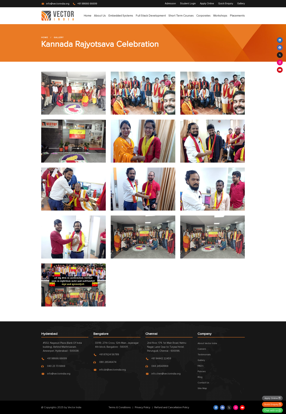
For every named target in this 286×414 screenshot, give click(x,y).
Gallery (241, 3)
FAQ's (200, 365)
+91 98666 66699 (87, 3)
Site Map (202, 388)
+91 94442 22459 (161, 358)
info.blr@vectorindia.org (112, 369)
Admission (170, 3)
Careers (202, 349)
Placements (237, 15)
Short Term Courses (181, 15)
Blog (200, 377)
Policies (202, 371)
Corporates (203, 15)
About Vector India (207, 343)
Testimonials (204, 354)
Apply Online (207, 3)
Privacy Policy (142, 407)
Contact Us (203, 382)
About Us (100, 15)
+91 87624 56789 (109, 354)
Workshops (220, 15)
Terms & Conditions (119, 407)
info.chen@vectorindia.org (166, 373)
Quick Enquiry (225, 3)
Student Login (188, 3)
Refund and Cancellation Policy (171, 407)
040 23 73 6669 (56, 366)
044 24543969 (159, 366)
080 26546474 (107, 362)
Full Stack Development (151, 15)
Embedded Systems (120, 15)
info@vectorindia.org (57, 3)
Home (87, 15)
